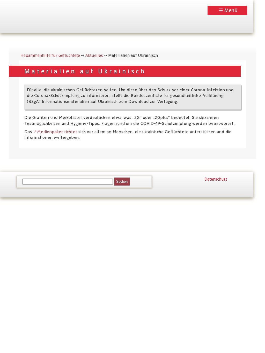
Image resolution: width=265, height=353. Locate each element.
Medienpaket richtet (57, 131)
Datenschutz (215, 179)
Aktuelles (94, 55)
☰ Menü (228, 10)
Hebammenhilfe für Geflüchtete (50, 55)
